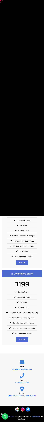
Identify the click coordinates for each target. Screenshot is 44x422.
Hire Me (22, 263)
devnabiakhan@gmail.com (22, 369)
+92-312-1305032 (22, 383)
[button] (5, 416)
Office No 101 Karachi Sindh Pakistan (22, 396)
